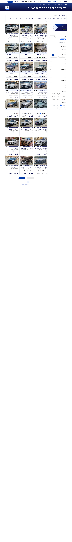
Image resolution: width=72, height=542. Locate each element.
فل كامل (56, 88)
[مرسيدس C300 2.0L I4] (40, 108)
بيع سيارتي (10, 1)
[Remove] (64, 39)
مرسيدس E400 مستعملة (23, 18)
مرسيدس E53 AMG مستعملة (60, 20)
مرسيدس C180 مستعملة (50, 20)
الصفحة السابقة (30, 178)
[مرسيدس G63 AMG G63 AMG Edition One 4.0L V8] (26, 165)
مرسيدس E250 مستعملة (51, 18)
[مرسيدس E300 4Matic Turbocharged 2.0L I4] (40, 33)
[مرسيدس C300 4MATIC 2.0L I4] (12, 127)
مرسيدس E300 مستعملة (42, 18)
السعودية (49, 1)
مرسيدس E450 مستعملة (13, 18)
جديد (59, 51)
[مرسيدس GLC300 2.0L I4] (12, 71)
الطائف (55, 108)
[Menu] (6, 2)
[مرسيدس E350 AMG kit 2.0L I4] (26, 33)
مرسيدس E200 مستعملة (61, 18)
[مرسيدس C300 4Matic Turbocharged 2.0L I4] (12, 90)
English (54, 1)
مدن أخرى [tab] (55, 15)
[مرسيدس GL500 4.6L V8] (26, 52)
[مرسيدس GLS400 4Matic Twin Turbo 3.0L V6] (26, 146)
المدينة (61, 106)
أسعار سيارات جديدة (28, 1)
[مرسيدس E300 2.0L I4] (12, 146)
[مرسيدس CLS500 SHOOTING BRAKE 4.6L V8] (26, 108)
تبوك (58, 108)
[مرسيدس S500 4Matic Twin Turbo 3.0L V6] (40, 165)
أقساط (33, 1)
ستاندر (64, 88)
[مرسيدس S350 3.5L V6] (12, 108)
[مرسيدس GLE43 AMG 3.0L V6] (12, 165)
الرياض (64, 104)
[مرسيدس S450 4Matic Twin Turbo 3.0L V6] (40, 146)
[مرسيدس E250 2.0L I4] (26, 71)
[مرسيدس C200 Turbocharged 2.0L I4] (26, 127)
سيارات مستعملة (39, 1)
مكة (64, 106)
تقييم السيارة (22, 1)
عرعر (57, 106)
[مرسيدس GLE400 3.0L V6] (12, 33)
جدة (60, 104)
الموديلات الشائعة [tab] (62, 15)
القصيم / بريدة (63, 108)
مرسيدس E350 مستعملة (32, 18)
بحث (43, 20)
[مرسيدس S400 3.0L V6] (40, 127)
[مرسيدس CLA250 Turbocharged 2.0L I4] (40, 71)
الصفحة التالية (22, 178)
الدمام (57, 104)
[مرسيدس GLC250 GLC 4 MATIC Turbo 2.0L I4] (12, 52)
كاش (62, 56)
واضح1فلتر (50, 34)
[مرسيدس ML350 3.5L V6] (26, 90)
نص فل (60, 88)
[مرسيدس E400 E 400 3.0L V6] (40, 52)
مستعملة (63, 51)
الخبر (54, 104)
